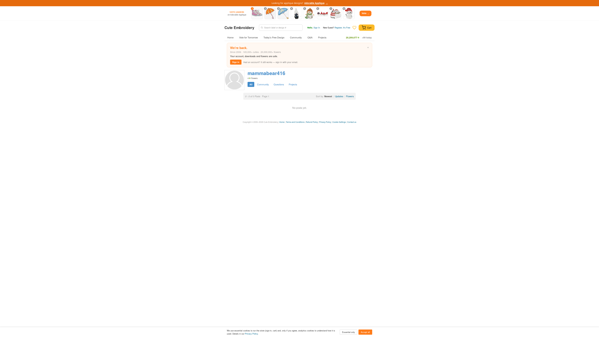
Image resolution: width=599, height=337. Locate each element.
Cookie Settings (339, 122)
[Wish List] (354, 28)
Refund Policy (312, 122)
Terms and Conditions (295, 122)
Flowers (350, 96)
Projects (322, 37)
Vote (365, 13)
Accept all (365, 332)
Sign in (235, 62)
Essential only (348, 332)
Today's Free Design (273, 37)
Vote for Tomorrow (248, 37)
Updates (339, 96)
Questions (279, 84)
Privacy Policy (325, 122)
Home (230, 37)
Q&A (309, 37)
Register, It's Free (342, 27)
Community (296, 37)
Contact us (351, 122)
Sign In (317, 27)
